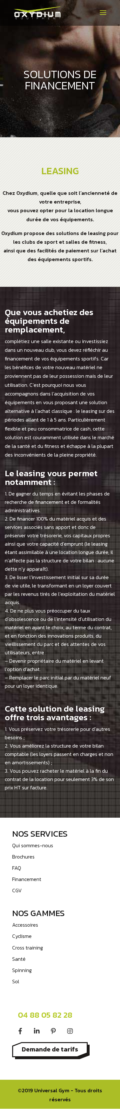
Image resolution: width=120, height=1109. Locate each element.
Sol (15, 981)
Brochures (23, 856)
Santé (19, 959)
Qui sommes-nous (32, 845)
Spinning (22, 970)
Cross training (27, 947)
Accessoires (25, 925)
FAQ (16, 868)
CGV (17, 890)
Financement (26, 879)
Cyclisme (22, 936)
